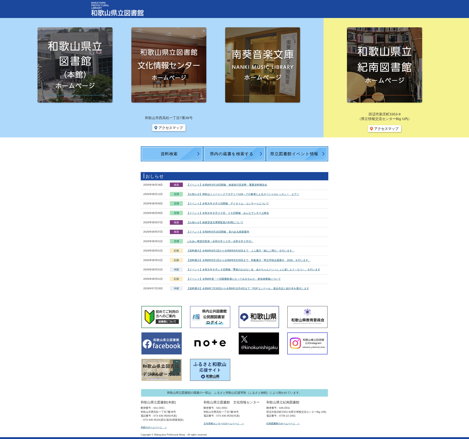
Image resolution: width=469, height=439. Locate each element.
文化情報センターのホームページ (221, 423)
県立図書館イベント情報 (294, 154)
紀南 (176, 250)
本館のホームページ (151, 427)
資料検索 (169, 154)
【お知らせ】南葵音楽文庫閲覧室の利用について (215, 222)
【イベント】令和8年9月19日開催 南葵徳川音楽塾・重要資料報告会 (227, 184)
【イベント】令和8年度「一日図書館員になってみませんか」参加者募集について (234, 278)
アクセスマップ (170, 128)
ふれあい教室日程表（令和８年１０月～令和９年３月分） (220, 241)
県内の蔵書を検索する (232, 154)
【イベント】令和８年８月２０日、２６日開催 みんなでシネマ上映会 (228, 213)
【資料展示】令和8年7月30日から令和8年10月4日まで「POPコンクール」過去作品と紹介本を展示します (248, 288)
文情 (176, 194)
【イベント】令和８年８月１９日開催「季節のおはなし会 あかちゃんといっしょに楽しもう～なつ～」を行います (253, 269)
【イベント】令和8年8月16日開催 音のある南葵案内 (218, 231)
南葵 (176, 184)
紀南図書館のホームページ (280, 423)
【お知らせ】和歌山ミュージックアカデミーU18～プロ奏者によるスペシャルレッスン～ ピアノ (243, 194)
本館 (176, 269)
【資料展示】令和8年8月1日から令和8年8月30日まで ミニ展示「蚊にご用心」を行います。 (241, 250)
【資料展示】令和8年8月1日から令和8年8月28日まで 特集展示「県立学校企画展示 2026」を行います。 (249, 260)
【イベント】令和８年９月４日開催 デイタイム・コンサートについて (228, 203)
